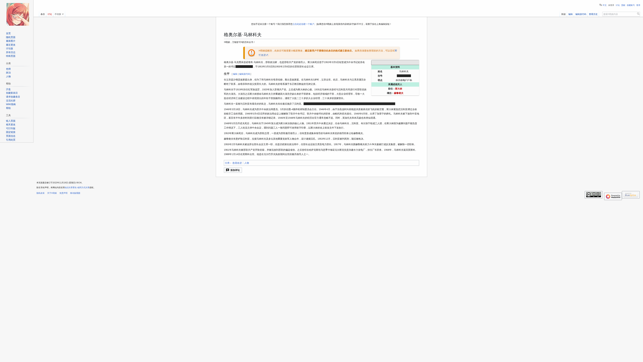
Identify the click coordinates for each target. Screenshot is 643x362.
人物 (246, 163)
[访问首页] (18, 14)
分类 (227, 163)
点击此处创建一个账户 (303, 24)
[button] (233, 170)
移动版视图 (75, 193)
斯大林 (398, 88)
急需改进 (237, 163)
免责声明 (63, 193)
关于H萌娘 (52, 193)
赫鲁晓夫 (398, 93)
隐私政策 (41, 193)
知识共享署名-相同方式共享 (77, 187)
